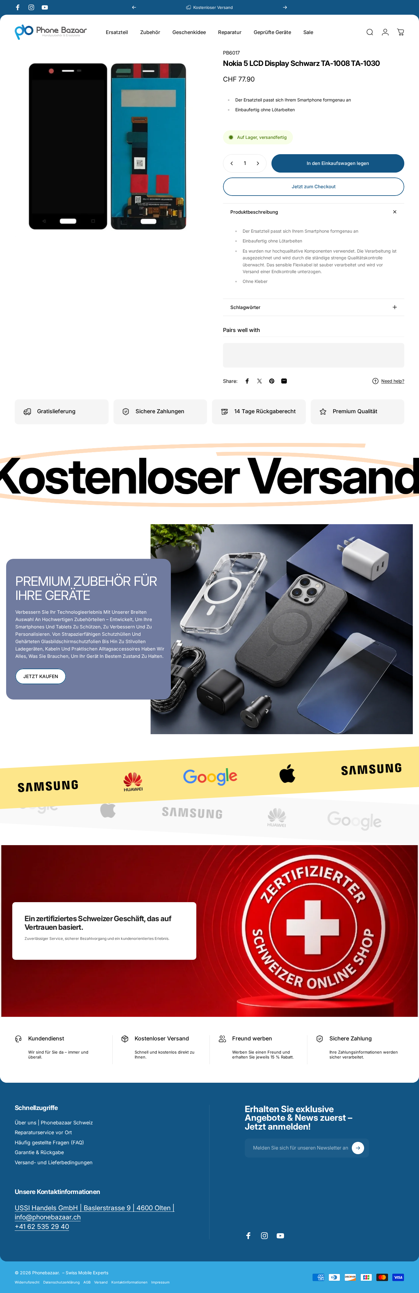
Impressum (160, 1282)
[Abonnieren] (358, 1148)
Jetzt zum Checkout (314, 186)
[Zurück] (134, 7)
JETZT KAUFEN (40, 676)
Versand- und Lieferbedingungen (54, 1162)
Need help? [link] (392, 380)
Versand (101, 1282)
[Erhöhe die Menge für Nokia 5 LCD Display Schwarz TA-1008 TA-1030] (259, 163)
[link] (42, 1226)
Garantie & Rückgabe (39, 1152)
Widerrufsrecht (27, 1282)
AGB (86, 1282)
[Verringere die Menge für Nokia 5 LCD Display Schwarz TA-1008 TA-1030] (230, 163)
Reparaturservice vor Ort (43, 1132)
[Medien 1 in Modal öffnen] (109, 144)
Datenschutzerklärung (61, 1282)
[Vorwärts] (285, 7)
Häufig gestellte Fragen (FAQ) (49, 1142)
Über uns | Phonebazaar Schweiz (54, 1122)
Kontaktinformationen (129, 1282)
